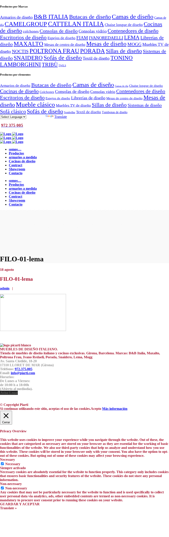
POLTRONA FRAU (54, 50)
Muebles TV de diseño (73, 105)
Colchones (47, 92)
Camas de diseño (132, 16)
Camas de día (121, 86)
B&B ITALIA (51, 16)
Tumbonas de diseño (114, 112)
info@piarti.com (23, 373)
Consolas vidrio (93, 31)
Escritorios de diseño (23, 37)
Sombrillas (69, 112)
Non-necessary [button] (11, 484)
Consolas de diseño (59, 31)
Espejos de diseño (61, 38)
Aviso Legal (9, 393)
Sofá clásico (13, 111)
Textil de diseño (96, 58)
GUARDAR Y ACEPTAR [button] (20, 504)
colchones (31, 31)
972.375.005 (23, 369)
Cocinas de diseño (19, 91)
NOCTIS (20, 51)
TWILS (62, 65)
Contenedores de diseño (133, 31)
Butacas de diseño (90, 16)
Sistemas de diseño (145, 105)
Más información (114, 409)
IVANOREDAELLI (106, 37)
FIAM (82, 37)
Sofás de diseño (63, 57)
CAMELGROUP (26, 23)
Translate (60, 117)
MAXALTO (28, 44)
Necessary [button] (7, 459)
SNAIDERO (28, 58)
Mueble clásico (35, 104)
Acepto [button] (96, 409)
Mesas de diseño (106, 44)
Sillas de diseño (124, 51)
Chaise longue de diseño (124, 24)
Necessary (12, 464)
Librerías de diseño (88, 97)
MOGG (134, 44)
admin (4, 288)
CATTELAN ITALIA (76, 23)
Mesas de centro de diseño (64, 44)
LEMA (132, 37)
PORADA (92, 51)
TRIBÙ (50, 64)
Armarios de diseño (16, 17)
